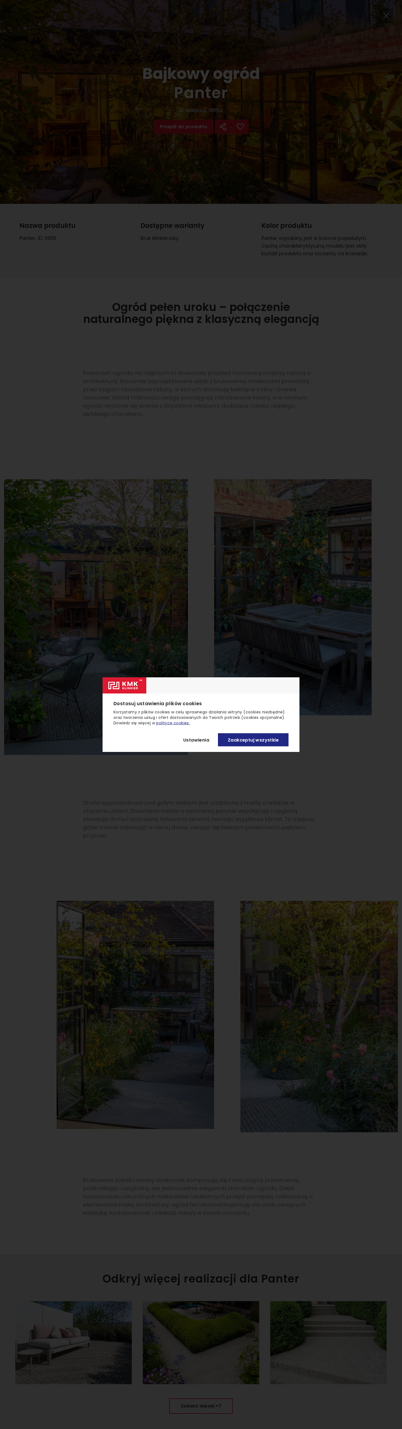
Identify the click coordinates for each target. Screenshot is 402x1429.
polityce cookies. (173, 723)
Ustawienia (196, 740)
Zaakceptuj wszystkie (253, 740)
